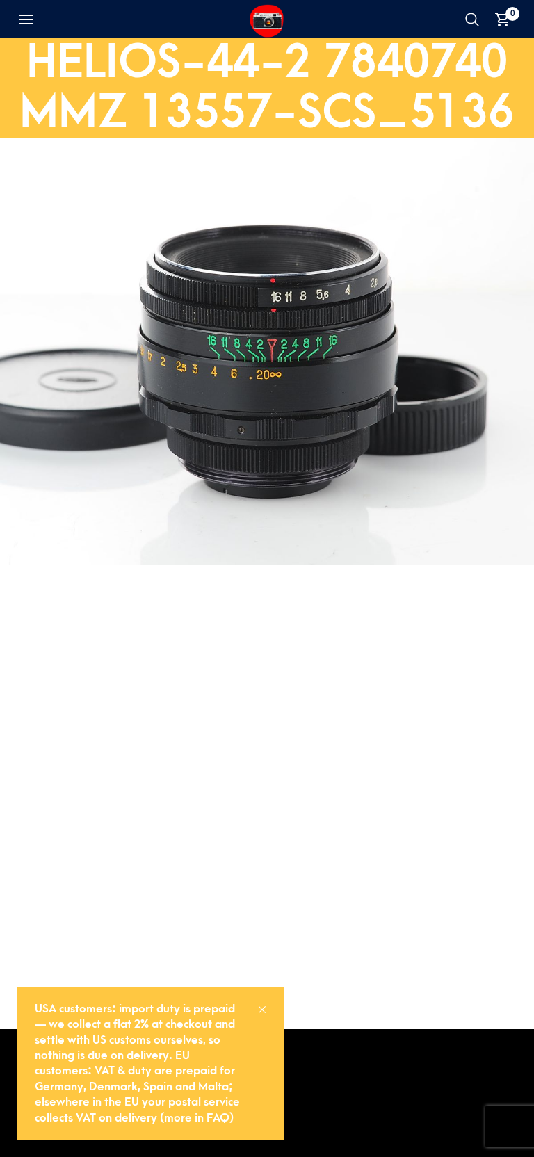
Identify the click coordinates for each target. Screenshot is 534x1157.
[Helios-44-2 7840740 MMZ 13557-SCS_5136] (267, 350)
